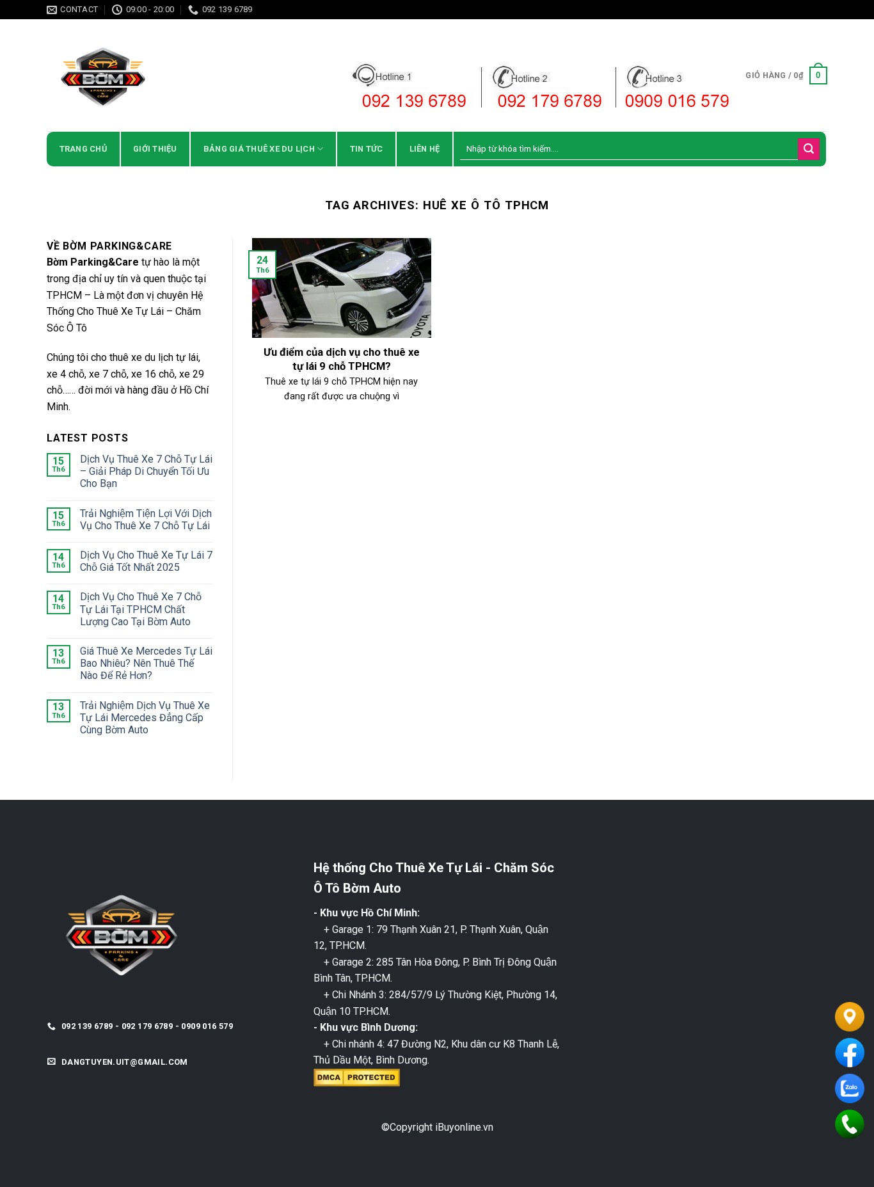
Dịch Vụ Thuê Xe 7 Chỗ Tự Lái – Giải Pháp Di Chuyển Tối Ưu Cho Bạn (146, 471)
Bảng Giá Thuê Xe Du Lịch (259, 149)
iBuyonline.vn (464, 1127)
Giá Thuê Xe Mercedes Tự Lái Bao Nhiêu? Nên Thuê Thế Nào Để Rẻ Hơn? (146, 663)
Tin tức (366, 149)
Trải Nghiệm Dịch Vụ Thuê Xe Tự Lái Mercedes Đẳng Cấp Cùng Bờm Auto (145, 717)
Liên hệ (424, 149)
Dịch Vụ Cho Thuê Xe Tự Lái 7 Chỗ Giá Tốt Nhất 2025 (146, 561)
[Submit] (809, 149)
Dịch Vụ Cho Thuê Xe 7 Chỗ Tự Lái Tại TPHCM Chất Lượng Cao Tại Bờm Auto (141, 609)
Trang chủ (83, 149)
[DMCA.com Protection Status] (357, 1077)
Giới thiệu (155, 149)
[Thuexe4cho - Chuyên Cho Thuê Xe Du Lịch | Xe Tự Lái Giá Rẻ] (159, 75)
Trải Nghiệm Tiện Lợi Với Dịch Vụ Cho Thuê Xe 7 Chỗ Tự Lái (146, 519)
